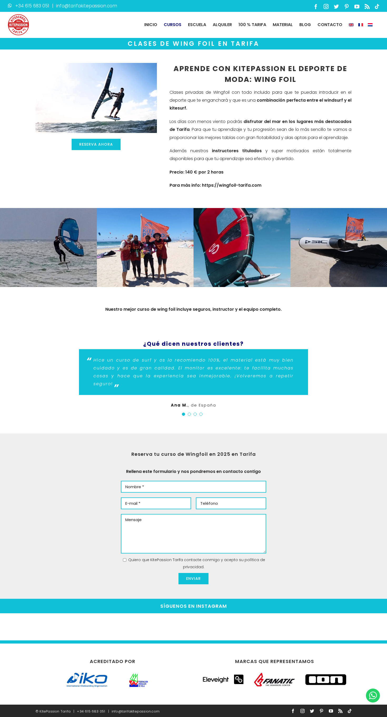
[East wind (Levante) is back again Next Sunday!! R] (72, 626)
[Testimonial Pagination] (183, 414)
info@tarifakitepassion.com (86, 6)
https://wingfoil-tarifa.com (231, 185)
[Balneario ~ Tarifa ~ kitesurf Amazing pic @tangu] (121, 626)
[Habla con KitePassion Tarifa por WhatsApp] (373, 695)
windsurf (333, 100)
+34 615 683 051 (32, 6)
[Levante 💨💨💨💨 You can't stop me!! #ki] (169, 626)
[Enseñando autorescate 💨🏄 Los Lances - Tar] (363, 626)
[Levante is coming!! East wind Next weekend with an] (218, 626)
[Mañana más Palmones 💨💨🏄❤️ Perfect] (266, 626)
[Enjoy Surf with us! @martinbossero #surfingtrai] (24, 626)
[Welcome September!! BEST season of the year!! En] (314, 626)
